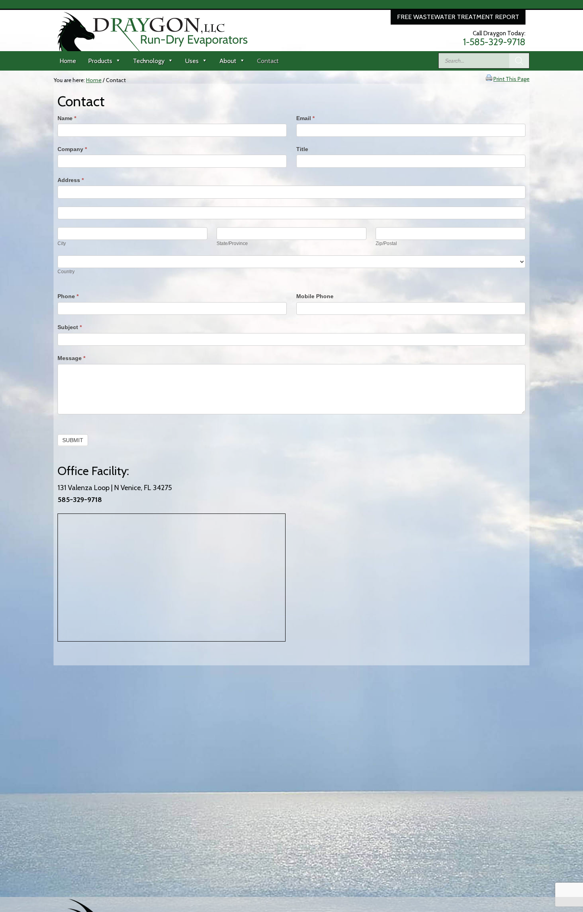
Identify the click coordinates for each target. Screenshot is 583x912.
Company (72, 149)
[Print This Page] (489, 78)
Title (302, 149)
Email (305, 118)
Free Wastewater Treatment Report (458, 17)
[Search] (519, 60)
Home (67, 61)
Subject (70, 327)
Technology (149, 61)
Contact (268, 61)
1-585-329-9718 (494, 42)
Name (67, 118)
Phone (68, 296)
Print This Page (511, 78)
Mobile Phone (315, 296)
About (227, 61)
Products (100, 61)
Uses (192, 61)
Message (71, 358)
